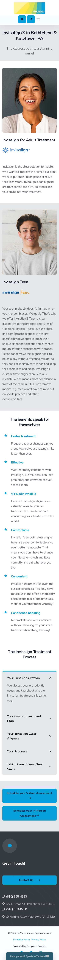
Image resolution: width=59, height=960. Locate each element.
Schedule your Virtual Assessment (29, 793)
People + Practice (36, 946)
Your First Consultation (23, 678)
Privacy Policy (38, 939)
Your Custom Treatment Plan (24, 718)
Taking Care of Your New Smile (24, 766)
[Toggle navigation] (38, 19)
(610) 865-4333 (16, 897)
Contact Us (26, 880)
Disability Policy (21, 939)
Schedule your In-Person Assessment (29, 813)
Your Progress (17, 751)
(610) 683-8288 (16, 909)
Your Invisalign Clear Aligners (22, 736)
